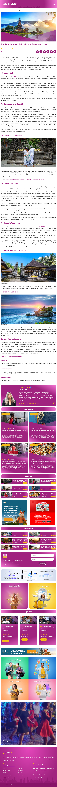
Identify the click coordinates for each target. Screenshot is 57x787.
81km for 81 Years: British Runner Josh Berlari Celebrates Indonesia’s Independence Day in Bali (14, 463)
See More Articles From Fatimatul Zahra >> (29, 403)
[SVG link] (10, 4)
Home (2, 10)
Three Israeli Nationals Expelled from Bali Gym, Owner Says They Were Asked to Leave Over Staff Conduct (19, 488)
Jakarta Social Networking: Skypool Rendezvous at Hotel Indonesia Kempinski (11, 628)
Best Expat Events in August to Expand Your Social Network (48, 540)
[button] (54, 4)
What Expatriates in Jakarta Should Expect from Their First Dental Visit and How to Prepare (48, 534)
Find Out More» (10, 760)
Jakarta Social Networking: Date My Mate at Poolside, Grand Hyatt (49, 628)
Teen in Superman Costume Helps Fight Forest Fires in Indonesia (48, 481)
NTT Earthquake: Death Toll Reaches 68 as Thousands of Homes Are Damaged (19, 534)
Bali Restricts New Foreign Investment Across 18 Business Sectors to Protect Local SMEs (48, 547)
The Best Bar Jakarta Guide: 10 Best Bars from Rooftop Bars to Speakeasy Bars (19, 540)
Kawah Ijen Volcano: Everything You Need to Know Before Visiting (25, 179)
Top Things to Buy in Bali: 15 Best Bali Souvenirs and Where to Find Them (43, 462)
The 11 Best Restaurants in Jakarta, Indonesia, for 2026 (18, 547)
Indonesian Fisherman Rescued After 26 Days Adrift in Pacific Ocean (48, 488)
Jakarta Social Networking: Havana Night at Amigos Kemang (30, 628)
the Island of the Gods (18, 76)
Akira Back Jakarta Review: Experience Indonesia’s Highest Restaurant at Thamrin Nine (19, 481)
